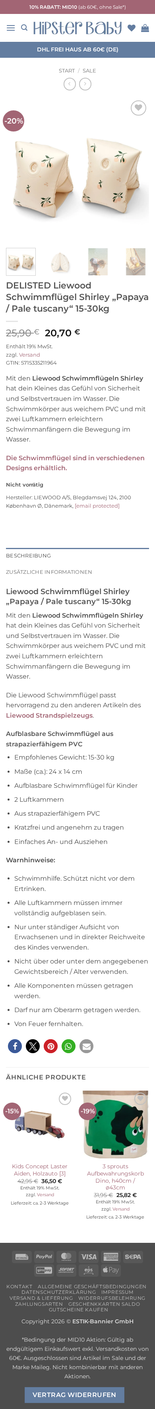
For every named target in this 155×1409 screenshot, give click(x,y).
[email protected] (97, 505)
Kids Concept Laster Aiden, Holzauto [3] (40, 1170)
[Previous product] (85, 84)
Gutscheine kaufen (78, 1310)
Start (67, 71)
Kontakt (19, 1286)
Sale (89, 71)
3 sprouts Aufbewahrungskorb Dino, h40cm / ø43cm (115, 1177)
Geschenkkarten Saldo (104, 1304)
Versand (29, 355)
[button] (10, 27)
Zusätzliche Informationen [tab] (49, 572)
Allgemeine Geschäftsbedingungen (92, 1286)
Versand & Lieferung (41, 1298)
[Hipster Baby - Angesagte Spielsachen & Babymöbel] (77, 28)
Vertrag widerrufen (74, 1395)
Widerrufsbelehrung (111, 1298)
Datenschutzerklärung (58, 1292)
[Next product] (70, 84)
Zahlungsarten (39, 1304)
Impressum (117, 1292)
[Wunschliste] (132, 28)
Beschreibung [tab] (28, 556)
